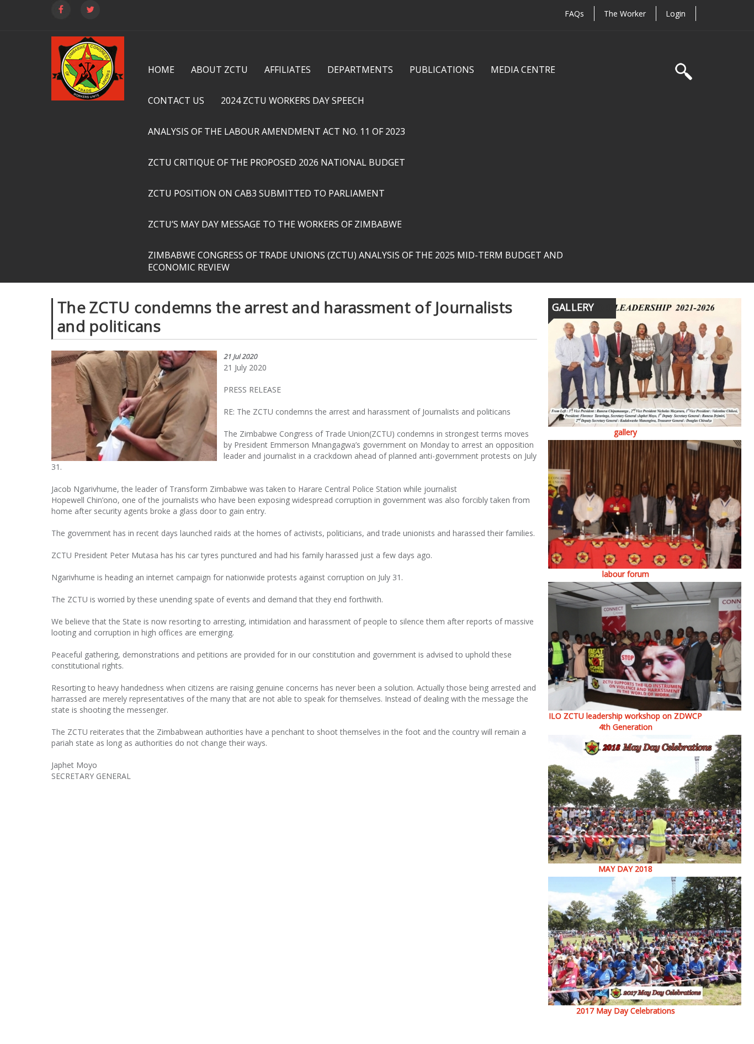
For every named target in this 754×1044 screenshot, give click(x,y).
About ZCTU (219, 69)
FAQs (574, 13)
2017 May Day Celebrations (625, 1010)
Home (161, 69)
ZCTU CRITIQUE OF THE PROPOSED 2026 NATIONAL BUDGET (276, 162)
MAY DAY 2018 (625, 868)
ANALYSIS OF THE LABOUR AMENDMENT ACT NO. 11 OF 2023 (276, 131)
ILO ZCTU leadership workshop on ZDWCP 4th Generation (625, 721)
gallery (625, 432)
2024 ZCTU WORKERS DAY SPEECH (292, 100)
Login (676, 13)
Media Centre (523, 69)
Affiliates (287, 69)
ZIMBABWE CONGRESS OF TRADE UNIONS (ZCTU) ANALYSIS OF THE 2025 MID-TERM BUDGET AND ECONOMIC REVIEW (355, 261)
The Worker (625, 13)
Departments (360, 69)
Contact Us (176, 100)
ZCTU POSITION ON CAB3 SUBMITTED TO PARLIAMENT (266, 193)
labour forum (625, 574)
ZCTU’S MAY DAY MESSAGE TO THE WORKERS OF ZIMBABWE (275, 224)
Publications (442, 69)
